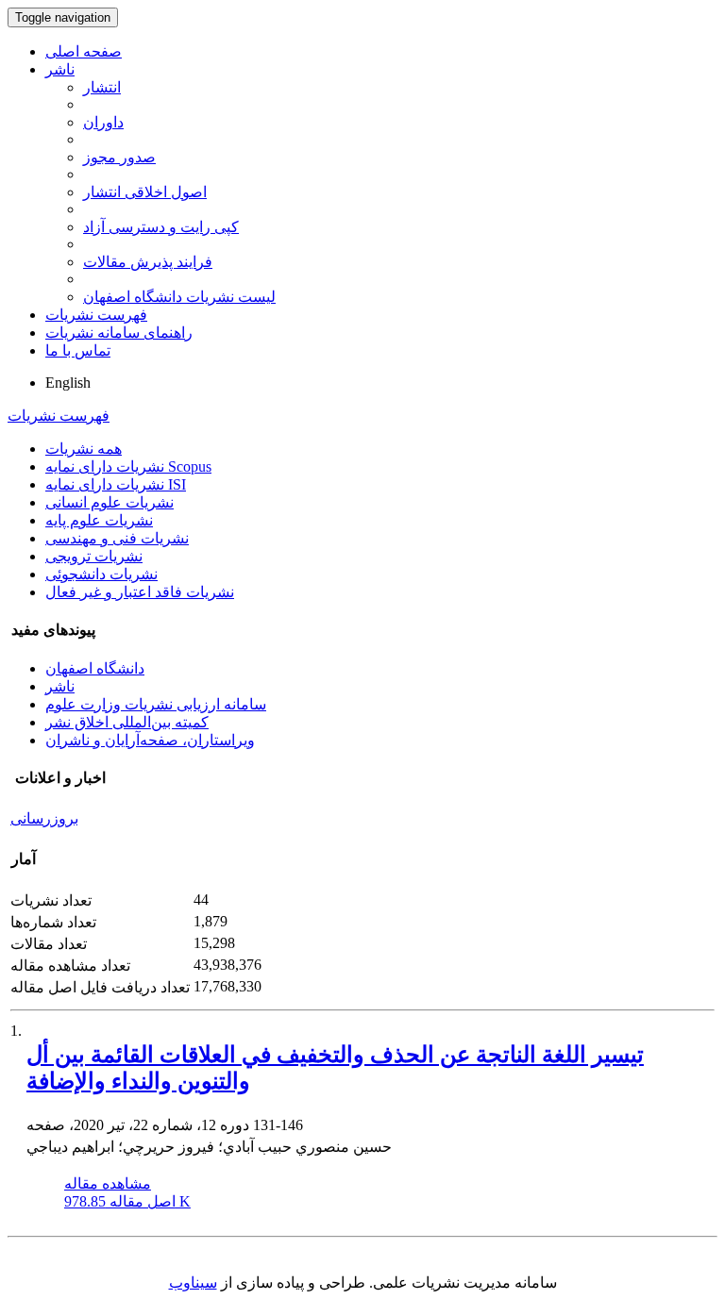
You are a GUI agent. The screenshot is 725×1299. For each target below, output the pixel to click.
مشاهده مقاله (107, 1183)
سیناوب (193, 1282)
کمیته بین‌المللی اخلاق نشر (127, 722)
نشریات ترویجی (94, 556)
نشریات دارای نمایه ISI (115, 484)
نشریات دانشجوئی (101, 574)
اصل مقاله (127, 1201)
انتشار (102, 87)
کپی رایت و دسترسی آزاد (161, 227)
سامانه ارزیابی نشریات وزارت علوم (155, 704)
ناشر (60, 69)
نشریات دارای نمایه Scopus (128, 466)
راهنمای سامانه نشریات (119, 333)
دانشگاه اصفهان (94, 668)
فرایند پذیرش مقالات (147, 262)
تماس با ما (77, 350)
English (68, 383)
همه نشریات (83, 449)
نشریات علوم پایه (99, 520)
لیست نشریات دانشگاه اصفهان (179, 297)
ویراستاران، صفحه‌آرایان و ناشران (150, 740)
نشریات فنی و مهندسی (117, 538)
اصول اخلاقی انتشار (145, 192)
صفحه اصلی (83, 51)
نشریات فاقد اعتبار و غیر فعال (139, 592)
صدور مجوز (119, 157)
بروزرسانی (44, 818)
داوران (103, 122)
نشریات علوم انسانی (109, 502)
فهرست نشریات (96, 315)
